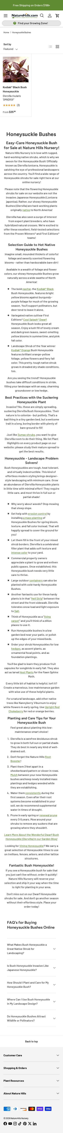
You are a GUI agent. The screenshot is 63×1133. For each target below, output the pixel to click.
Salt (16, 611)
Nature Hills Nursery (19, 1118)
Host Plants (27, 672)
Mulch (14, 774)
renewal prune (48, 815)
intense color (19, 552)
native (26, 210)
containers (36, 580)
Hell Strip (36, 598)
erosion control (37, 513)
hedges (15, 648)
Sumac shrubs (26, 434)
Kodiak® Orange (20, 350)
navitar (26, 288)
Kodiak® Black (45, 288)
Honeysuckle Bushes (21, 32)
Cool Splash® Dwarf (35, 319)
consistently (33, 793)
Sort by (7, 44)
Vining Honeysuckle (31, 845)
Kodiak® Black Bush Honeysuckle (15, 89)
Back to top (31, 1041)
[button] (57, 15)
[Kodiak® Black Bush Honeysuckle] (16, 69)
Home (6, 32)
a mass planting (32, 517)
